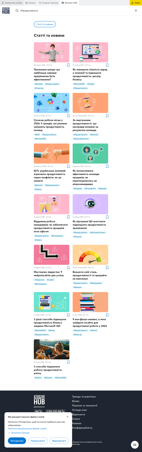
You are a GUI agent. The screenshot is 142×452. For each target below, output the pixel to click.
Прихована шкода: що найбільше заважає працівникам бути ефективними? (47, 74)
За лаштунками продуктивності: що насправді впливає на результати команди (85, 125)
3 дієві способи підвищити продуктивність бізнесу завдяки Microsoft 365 (50, 323)
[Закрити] (136, 10)
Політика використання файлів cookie (27, 428)
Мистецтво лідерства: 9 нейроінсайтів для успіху (49, 273)
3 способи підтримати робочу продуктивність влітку (48, 370)
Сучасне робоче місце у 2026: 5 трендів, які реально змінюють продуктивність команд (50, 125)
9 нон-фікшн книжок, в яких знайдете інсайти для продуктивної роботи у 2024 (90, 323)
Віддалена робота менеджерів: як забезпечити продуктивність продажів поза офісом (51, 226)
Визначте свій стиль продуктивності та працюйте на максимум (90, 275)
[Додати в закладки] (68, 65)
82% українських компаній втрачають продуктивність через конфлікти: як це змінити (50, 175)
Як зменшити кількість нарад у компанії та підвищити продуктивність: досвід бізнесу (90, 74)
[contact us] (135, 445)
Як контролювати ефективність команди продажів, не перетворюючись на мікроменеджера (86, 177)
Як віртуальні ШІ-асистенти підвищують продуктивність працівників (89, 225)
